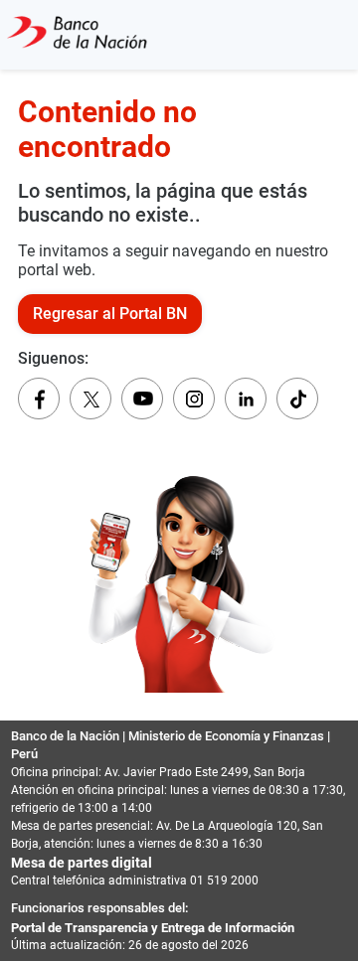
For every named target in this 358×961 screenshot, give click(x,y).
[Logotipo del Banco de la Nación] (77, 35)
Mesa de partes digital (81, 863)
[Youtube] (142, 398)
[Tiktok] (297, 398)
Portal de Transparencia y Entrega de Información (152, 927)
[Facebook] (39, 398)
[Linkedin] (246, 398)
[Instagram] (194, 398)
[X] (90, 398)
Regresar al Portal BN (110, 313)
